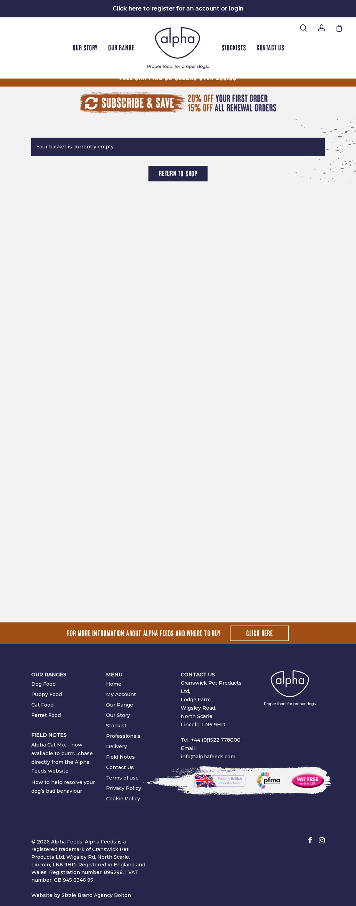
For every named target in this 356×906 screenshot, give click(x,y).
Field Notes (120, 757)
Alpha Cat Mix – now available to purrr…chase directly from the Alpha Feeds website (62, 758)
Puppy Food (46, 694)
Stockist (116, 726)
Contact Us (120, 767)
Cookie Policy (123, 798)
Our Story (118, 715)
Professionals (123, 736)
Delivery (116, 746)
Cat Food (42, 705)
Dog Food (43, 684)
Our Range (119, 705)
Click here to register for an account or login (178, 8)
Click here (259, 633)
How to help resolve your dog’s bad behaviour (63, 786)
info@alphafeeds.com (208, 756)
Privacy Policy (123, 788)
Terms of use (122, 778)
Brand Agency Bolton (104, 895)
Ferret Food (46, 715)
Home (113, 684)
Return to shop (178, 173)
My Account (121, 694)
